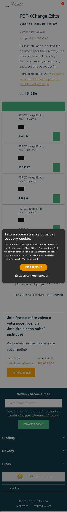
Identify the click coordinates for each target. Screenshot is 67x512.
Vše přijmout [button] (33, 267)
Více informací (30, 259)
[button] (33, 276)
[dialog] (33, 256)
